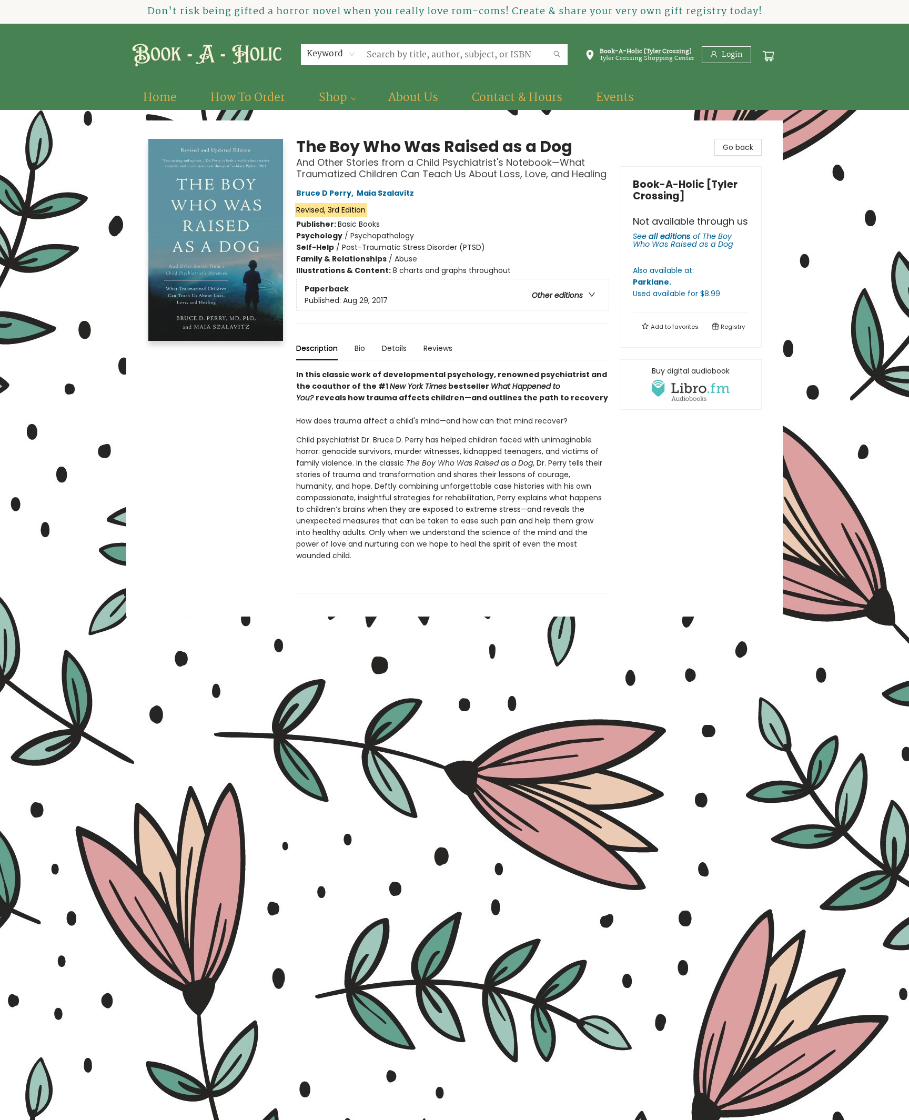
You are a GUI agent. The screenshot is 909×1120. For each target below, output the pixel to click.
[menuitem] (160, 98)
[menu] (454, 98)
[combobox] (331, 54)
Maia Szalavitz (385, 193)
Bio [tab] (360, 348)
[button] (640, 57)
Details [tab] (394, 348)
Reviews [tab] (437, 348)
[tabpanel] (452, 481)
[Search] (557, 54)
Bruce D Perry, (325, 193)
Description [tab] (317, 348)
